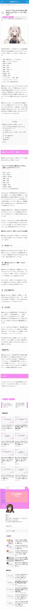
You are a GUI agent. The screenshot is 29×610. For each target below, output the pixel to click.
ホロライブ (11, 17)
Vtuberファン (14, 2)
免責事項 (3, 500)
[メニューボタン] (2, 2)
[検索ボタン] (27, 2)
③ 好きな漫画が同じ (8, 135)
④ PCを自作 (6, 137)
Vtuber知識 (5, 17)
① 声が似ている (7, 130)
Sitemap (3, 492)
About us (3, 499)
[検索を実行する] (26, 488)
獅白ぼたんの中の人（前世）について (12, 124)
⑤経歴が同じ (6, 139)
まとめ (4, 141)
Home (2, 490)
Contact (3, 497)
